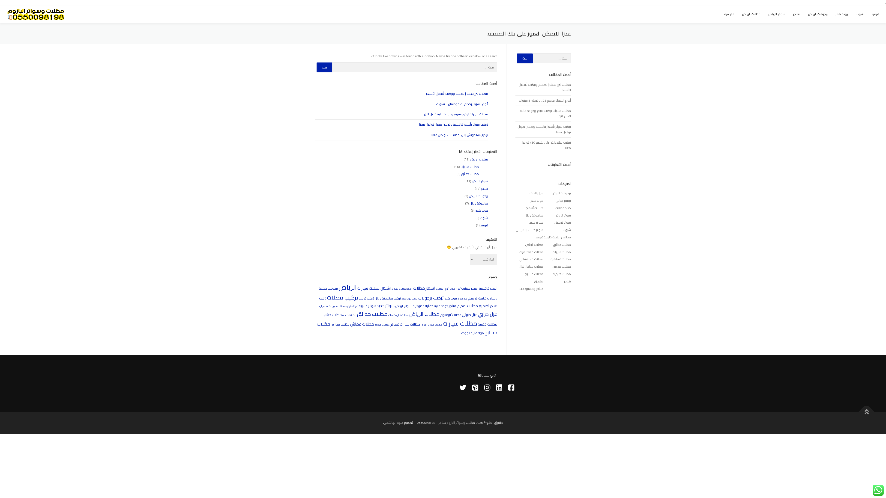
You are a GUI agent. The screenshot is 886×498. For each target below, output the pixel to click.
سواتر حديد (386, 305)
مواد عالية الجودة (472, 333)
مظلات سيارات (470, 167)
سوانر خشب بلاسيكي (529, 230)
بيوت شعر (841, 14)
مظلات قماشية (561, 259)
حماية (429, 305)
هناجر (796, 14)
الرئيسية (729, 14)
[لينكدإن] (499, 387)
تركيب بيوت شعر (409, 298)
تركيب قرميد (366, 298)
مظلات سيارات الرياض (431, 324)
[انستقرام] (487, 387)
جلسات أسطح (534, 208)
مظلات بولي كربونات (398, 315)
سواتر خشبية (367, 305)
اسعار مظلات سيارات (402, 288)
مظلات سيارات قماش (404, 324)
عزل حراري (487, 314)
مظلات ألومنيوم (450, 314)
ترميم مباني (563, 201)
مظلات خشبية (487, 324)
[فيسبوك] (511, 387)
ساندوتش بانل (479, 203)
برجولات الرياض (818, 14)
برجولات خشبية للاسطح (482, 298)
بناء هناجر (462, 298)
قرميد (875, 14)
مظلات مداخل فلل (531, 267)
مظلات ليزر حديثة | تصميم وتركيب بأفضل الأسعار (457, 94)
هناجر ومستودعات (531, 289)
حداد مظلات (563, 208)
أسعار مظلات (469, 288)
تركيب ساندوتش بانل (388, 298)
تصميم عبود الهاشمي (398, 423)
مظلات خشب (332, 314)
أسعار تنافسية (488, 288)
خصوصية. (418, 306)
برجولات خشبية (328, 288)
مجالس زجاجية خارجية (557, 237)
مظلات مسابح (534, 274)
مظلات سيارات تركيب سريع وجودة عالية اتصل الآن (456, 114)
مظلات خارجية (349, 315)
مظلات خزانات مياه (531, 252)
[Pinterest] (475, 387)
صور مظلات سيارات (327, 306)
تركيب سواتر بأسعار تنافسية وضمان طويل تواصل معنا (453, 124)
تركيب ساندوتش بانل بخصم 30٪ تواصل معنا (459, 135)
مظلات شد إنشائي (531, 259)
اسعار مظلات (424, 288)
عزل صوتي (469, 314)
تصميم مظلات (478, 305)
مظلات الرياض (751, 14)
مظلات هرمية (562, 274)
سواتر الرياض (776, 14)
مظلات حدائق (470, 174)
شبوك (860, 14)
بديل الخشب (535, 193)
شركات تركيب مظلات (348, 306)
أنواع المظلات (442, 288)
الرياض (347, 287)
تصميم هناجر (458, 305)
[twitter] (462, 387)
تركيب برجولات (431, 298)
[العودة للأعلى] (866, 412)
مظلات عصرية (382, 324)
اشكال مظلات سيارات (374, 288)
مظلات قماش (362, 324)
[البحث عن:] (414, 67)
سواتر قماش (562, 222)
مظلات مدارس (340, 324)
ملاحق (538, 281)
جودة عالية (441, 306)
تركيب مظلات (342, 297)
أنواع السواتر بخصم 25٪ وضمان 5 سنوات (462, 104)
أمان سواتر (455, 288)
